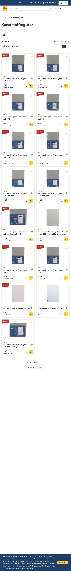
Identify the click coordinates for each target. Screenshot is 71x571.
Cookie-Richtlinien (27, 568)
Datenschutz (10, 568)
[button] (19, 3)
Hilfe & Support (50, 3)
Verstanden (62, 562)
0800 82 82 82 (34, 3)
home (3, 17)
